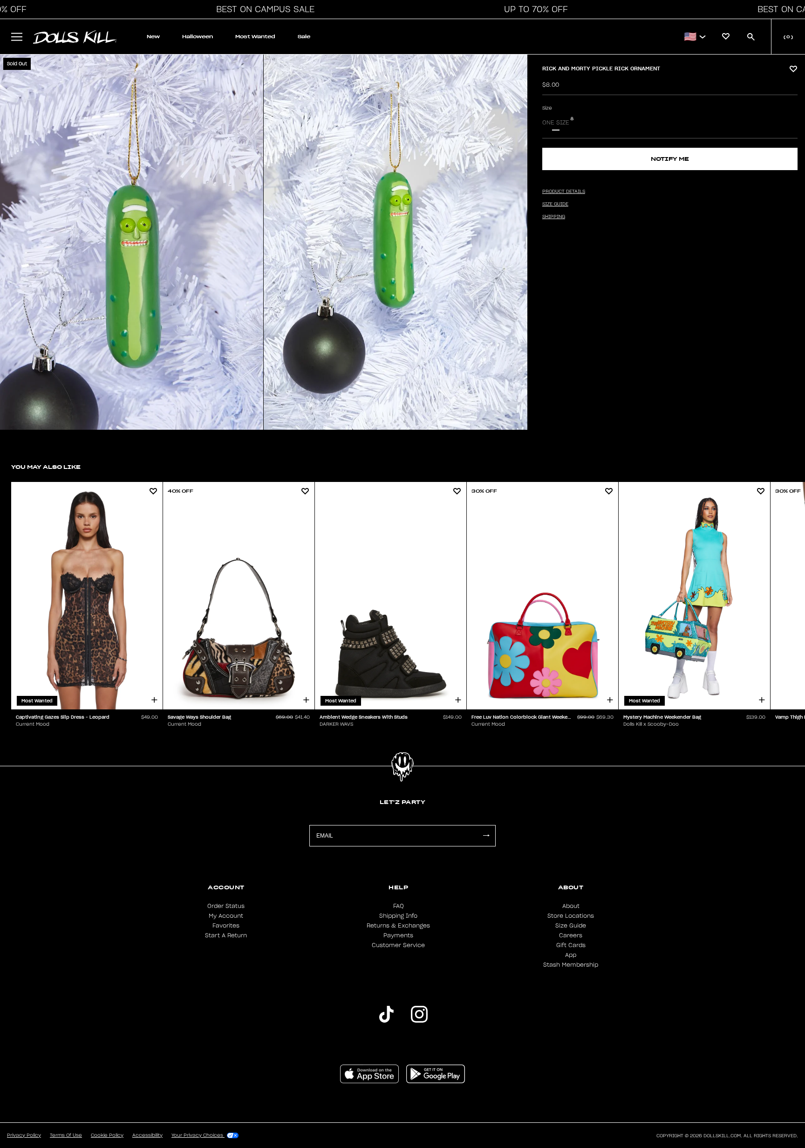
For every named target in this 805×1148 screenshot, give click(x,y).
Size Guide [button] (555, 204)
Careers (570, 935)
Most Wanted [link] (255, 37)
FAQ (398, 906)
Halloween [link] (197, 37)
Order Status (226, 906)
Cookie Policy (107, 1135)
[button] (263, 9)
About (571, 906)
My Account (226, 916)
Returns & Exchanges (398, 925)
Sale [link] (304, 37)
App (570, 955)
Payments (398, 935)
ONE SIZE (555, 122)
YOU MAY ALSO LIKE (46, 466)
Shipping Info (398, 916)
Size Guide (570, 925)
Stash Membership (570, 965)
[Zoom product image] (131, 242)
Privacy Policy (24, 1135)
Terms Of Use (66, 1135)
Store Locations (570, 916)
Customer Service (398, 945)
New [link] (153, 37)
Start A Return (226, 935)
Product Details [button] (563, 191)
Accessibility (147, 1135)
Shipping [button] (553, 216)
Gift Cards (571, 945)
